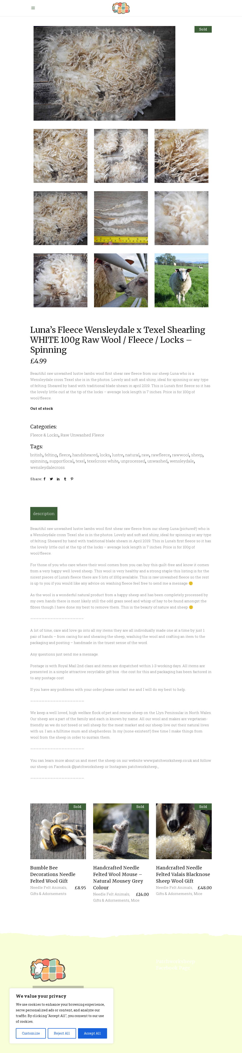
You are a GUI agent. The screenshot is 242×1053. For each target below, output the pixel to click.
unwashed (157, 461)
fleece (64, 455)
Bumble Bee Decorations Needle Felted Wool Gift (52, 874)
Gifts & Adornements (48, 893)
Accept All (92, 1033)
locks (105, 455)
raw (145, 455)
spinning (38, 461)
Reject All (62, 1033)
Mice (135, 900)
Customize (31, 1033)
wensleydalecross (47, 467)
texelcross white (102, 461)
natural (132, 455)
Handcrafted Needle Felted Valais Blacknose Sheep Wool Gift (183, 874)
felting (51, 455)
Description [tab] (44, 513)
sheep (197, 455)
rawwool (180, 455)
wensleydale (182, 461)
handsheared (85, 455)
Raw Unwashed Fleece (82, 435)
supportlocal (61, 461)
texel (80, 461)
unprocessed (133, 461)
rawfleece (160, 455)
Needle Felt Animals (48, 887)
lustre (117, 455)
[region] (61, 1016)
